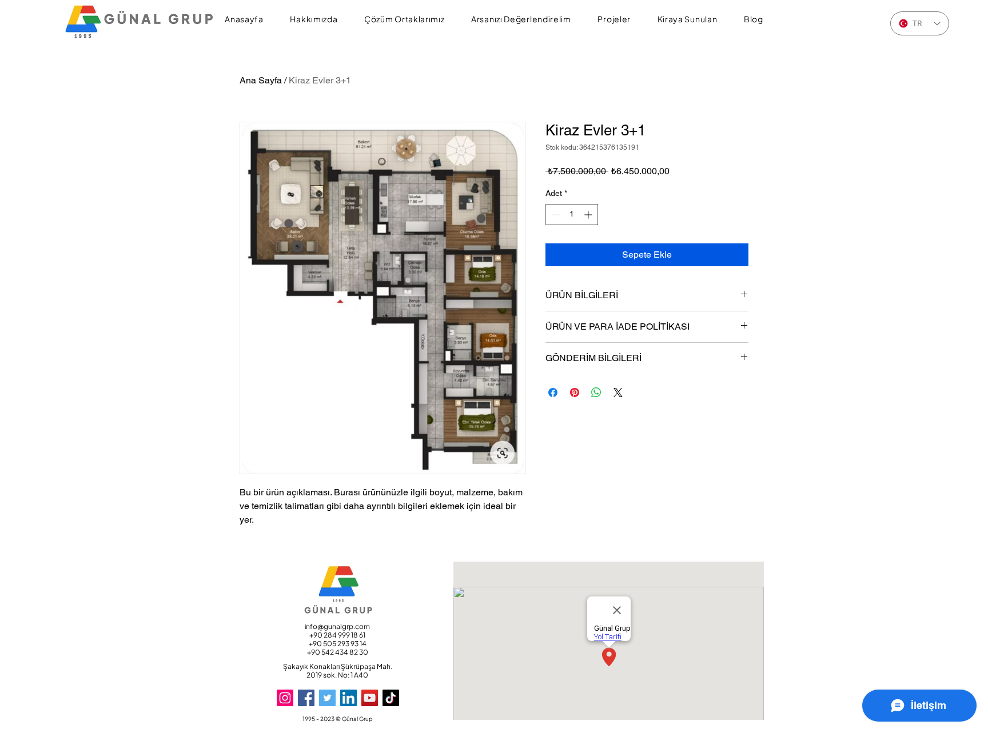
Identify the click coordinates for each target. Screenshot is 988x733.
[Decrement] (554, 215)
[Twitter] (327, 698)
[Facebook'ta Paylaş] (553, 392)
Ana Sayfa (261, 80)
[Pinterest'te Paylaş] (574, 392)
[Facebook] (306, 698)
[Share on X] (618, 392)
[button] (314, 19)
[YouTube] (369, 698)
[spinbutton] (571, 215)
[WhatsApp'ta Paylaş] (596, 392)
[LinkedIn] (348, 698)
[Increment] (589, 215)
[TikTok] (391, 698)
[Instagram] (285, 698)
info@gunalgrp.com (337, 626)
